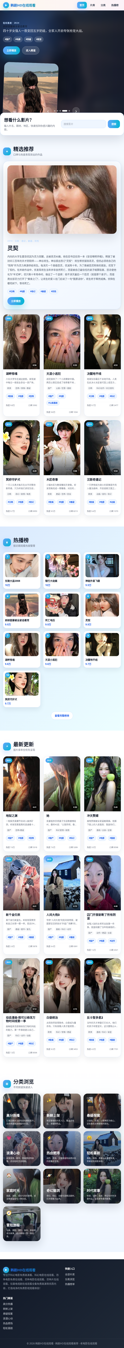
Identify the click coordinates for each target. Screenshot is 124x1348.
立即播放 (11, 50)
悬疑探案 (8, 1313)
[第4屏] (64, 111)
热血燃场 (8, 1323)
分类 (103, 5)
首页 (82, 5)
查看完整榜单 (62, 715)
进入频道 (31, 50)
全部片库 (70, 1274)
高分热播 (8, 1304)
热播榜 (115, 5)
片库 (92, 5)
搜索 (113, 124)
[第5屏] (69, 111)
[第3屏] (60, 111)
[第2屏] (57, 111)
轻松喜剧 (8, 1328)
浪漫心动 (8, 1318)
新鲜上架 (8, 1308)
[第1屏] (54, 111)
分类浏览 (70, 1279)
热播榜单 (70, 1284)
